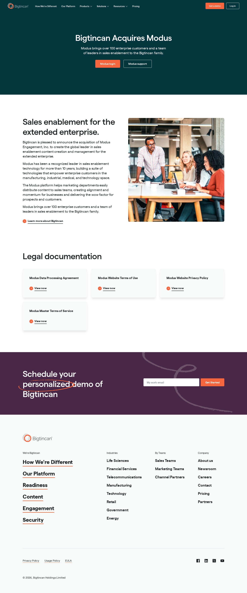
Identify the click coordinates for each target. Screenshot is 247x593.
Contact (205, 485)
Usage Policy (52, 560)
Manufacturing (119, 485)
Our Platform (68, 6)
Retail (111, 501)
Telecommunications (124, 476)
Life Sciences (118, 460)
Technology (116, 493)
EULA (68, 560)
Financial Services (122, 468)
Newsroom (207, 468)
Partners (205, 501)
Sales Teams (165, 460)
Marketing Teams (169, 468)
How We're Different (46, 6)
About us (205, 460)
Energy (113, 518)
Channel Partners (169, 476)
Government (117, 509)
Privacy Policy (31, 560)
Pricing (135, 6)
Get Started (212, 382)
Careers (205, 476)
